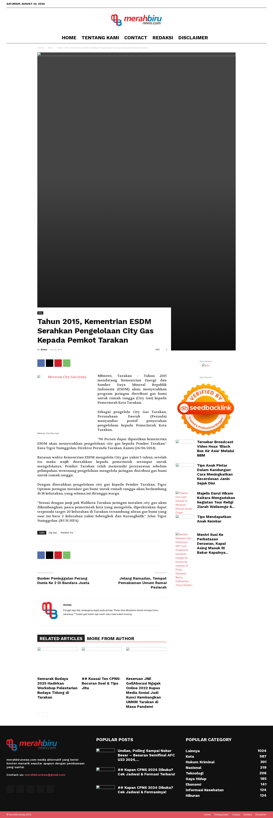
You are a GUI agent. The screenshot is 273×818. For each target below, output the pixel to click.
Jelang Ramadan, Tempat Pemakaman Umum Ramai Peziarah (142, 582)
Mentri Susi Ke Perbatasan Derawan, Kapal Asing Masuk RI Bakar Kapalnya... (212, 543)
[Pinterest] (58, 363)
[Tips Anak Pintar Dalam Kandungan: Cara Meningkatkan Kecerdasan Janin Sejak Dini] (185, 469)
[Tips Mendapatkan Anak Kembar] (185, 520)
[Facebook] (239, 3)
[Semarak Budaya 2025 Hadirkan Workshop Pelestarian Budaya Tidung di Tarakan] (57, 661)
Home (69, 37)
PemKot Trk (67, 532)
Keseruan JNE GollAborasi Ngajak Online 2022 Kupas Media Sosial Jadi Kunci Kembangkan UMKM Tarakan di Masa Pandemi (143, 692)
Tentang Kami (100, 37)
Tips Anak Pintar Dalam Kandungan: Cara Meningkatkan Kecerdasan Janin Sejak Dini (215, 474)
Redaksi (162, 37)
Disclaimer (193, 37)
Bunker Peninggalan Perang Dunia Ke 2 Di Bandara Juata (63, 580)
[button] (262, 38)
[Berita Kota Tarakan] (136, 20)
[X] (251, 3)
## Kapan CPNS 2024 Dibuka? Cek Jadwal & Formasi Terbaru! (146, 771)
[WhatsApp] (66, 363)
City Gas (53, 532)
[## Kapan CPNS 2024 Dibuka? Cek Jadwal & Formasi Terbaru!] (105, 773)
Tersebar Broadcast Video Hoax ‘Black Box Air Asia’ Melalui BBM (215, 448)
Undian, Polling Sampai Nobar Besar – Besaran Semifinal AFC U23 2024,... (146, 755)
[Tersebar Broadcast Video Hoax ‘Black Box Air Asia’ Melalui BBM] (185, 446)
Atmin (44, 349)
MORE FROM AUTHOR (110, 638)
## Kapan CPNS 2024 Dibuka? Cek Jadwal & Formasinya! (145, 789)
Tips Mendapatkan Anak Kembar (214, 518)
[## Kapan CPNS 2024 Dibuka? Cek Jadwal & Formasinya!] (105, 791)
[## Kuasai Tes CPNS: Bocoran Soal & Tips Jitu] (102, 661)
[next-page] (45, 714)
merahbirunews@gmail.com (45, 774)
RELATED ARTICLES (61, 638)
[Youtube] (263, 3)
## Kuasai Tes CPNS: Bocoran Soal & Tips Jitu (101, 683)
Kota (50, 47)
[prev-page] (39, 714)
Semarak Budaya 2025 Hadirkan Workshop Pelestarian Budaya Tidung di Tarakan (57, 687)
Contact (135, 37)
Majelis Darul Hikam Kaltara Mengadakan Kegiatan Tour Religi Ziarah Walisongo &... (216, 500)
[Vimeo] (257, 3)
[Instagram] (245, 3)
